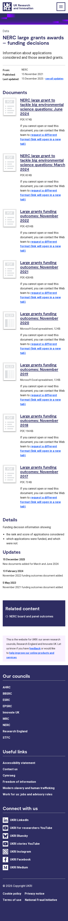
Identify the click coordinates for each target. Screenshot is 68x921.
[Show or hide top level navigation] (61, 6)
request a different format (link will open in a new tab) (40, 139)
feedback (35, 648)
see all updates (54, 78)
